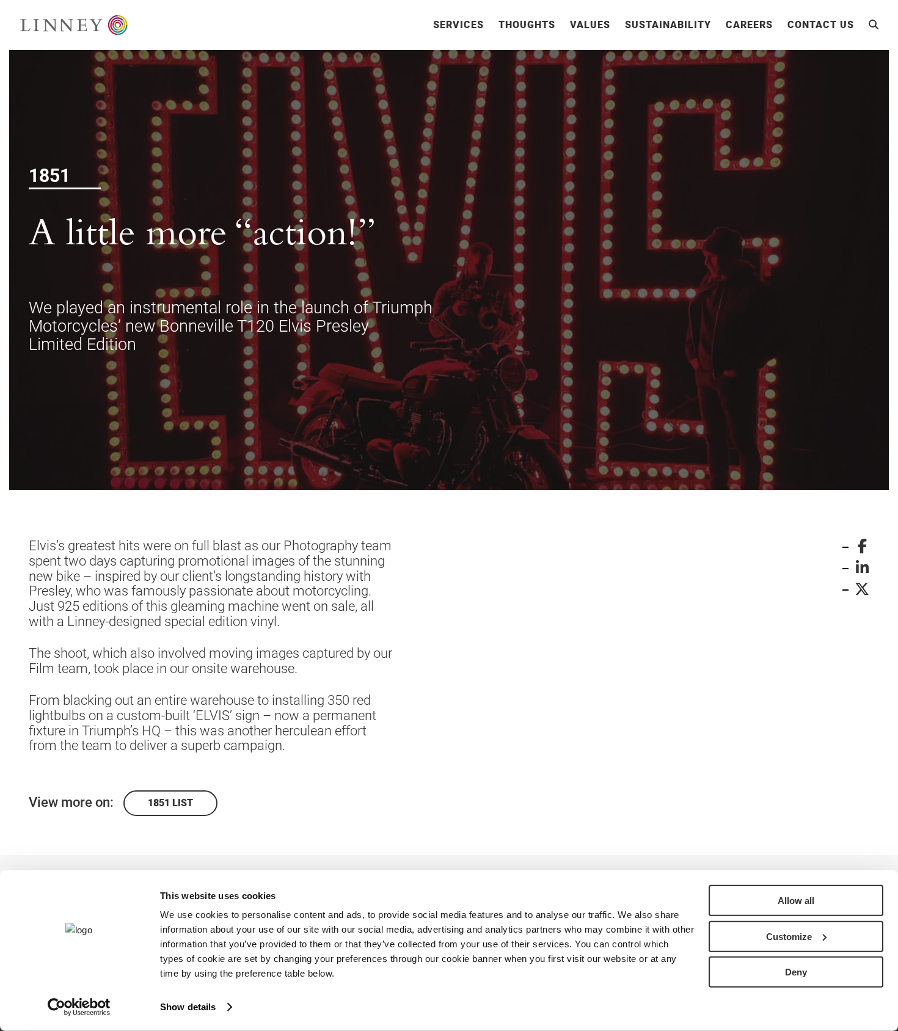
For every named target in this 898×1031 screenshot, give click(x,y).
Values (590, 25)
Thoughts (526, 25)
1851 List (170, 803)
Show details (188, 1007)
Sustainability (668, 25)
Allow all (796, 900)
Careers (749, 25)
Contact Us (820, 25)
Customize (789, 936)
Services (458, 25)
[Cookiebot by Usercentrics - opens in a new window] (79, 1007)
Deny (796, 972)
